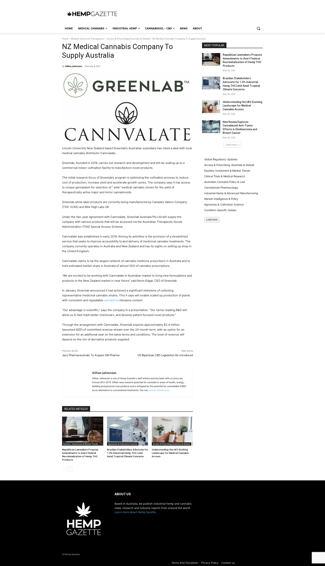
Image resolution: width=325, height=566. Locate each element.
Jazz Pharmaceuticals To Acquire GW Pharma (90, 355)
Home (65, 38)
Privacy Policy (209, 562)
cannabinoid (112, 300)
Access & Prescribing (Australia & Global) (128, 38)
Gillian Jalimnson (73, 66)
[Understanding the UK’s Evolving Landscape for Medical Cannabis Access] (172, 431)
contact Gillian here (159, 390)
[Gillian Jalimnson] (77, 381)
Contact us (228, 562)
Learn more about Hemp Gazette (135, 512)
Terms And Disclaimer (185, 562)
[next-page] (70, 468)
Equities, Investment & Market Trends (80, 444)
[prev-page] (64, 468)
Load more (231, 144)
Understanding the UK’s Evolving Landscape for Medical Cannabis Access (170, 453)
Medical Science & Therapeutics (87, 38)
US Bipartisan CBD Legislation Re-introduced (165, 355)
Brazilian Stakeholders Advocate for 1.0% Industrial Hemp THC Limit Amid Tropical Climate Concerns (127, 453)
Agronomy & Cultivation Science (122, 444)
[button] (258, 28)
